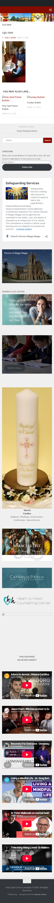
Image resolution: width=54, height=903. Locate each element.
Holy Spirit (10, 38)
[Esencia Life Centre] (27, 324)
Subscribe (27, 167)
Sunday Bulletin (34, 102)
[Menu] (50, 9)
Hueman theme (40, 894)
